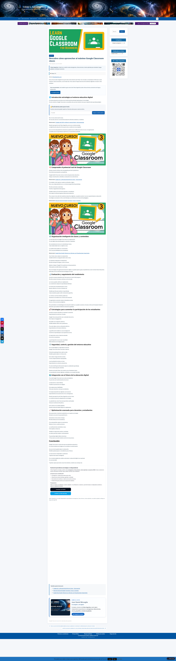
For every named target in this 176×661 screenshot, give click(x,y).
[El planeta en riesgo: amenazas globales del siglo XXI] (64, 23)
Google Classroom (53, 620)
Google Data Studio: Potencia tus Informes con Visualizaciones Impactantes (72, 253)
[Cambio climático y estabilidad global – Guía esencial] (37, 23)
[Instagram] (2, 325)
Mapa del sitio (113, 633)
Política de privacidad (120, 638)
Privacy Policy (75, 633)
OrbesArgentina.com (57, 77)
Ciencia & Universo (42, 18)
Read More (119, 659)
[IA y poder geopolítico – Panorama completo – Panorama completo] (125, 23)
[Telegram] (2, 341)
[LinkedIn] (2, 332)
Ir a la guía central (55, 92)
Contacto (81, 18)
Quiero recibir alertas (98, 112)
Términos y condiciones (62, 633)
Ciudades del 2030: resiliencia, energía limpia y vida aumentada (69, 122)
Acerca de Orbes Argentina (73, 18)
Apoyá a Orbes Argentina (60, 18)
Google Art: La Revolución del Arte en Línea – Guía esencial (68, 179)
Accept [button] (109, 659)
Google (51, 55)
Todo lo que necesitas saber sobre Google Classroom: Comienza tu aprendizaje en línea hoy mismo (72, 626)
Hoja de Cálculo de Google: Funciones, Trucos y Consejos (68, 200)
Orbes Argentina (34, 6)
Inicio (19, 18)
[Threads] (2, 338)
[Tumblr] (2, 335)
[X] (2, 329)
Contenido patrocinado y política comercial (88, 635)
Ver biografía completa (78, 614)
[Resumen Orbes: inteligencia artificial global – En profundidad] (93, 23)
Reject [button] (114, 659)
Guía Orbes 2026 (50, 18)
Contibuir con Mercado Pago (61, 493)
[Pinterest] (2, 322)
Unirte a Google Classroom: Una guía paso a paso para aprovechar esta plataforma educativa (83, 628)
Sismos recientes (33, 18)
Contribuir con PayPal (60, 489)
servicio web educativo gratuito (64, 620)
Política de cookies (100, 633)
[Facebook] (2, 319)
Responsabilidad (88, 633)
